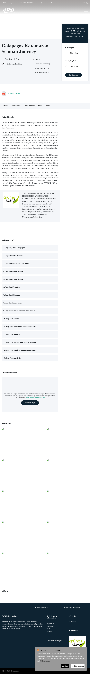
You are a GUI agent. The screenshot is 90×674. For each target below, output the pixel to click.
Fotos (40, 106)
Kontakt (49, 631)
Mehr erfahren (45, 661)
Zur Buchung (73, 75)
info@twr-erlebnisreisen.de (45, 3)
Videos (48, 106)
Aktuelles (72, 622)
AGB (48, 629)
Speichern (64, 666)
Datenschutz (51, 626)
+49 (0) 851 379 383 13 (26, 3)
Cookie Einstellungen (54, 641)
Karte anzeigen (30, 403)
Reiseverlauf (16, 106)
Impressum (50, 623)
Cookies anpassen (77, 666)
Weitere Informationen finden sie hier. (35, 397)
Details (5, 106)
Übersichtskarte (29, 106)
